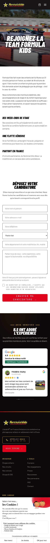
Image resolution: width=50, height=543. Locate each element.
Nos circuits (6, 467)
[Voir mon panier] (39, 4)
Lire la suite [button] (9, 393)
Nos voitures (7, 471)
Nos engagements (34, 467)
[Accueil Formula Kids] (13, 5)
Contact (30, 486)
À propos (30, 463)
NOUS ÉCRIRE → (14, 448)
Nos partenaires (33, 478)
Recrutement (32, 475)
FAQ (28, 482)
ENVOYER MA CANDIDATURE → (25, 298)
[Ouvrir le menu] (45, 4)
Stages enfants (8, 463)
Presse (30, 471)
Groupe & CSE (7, 475)
